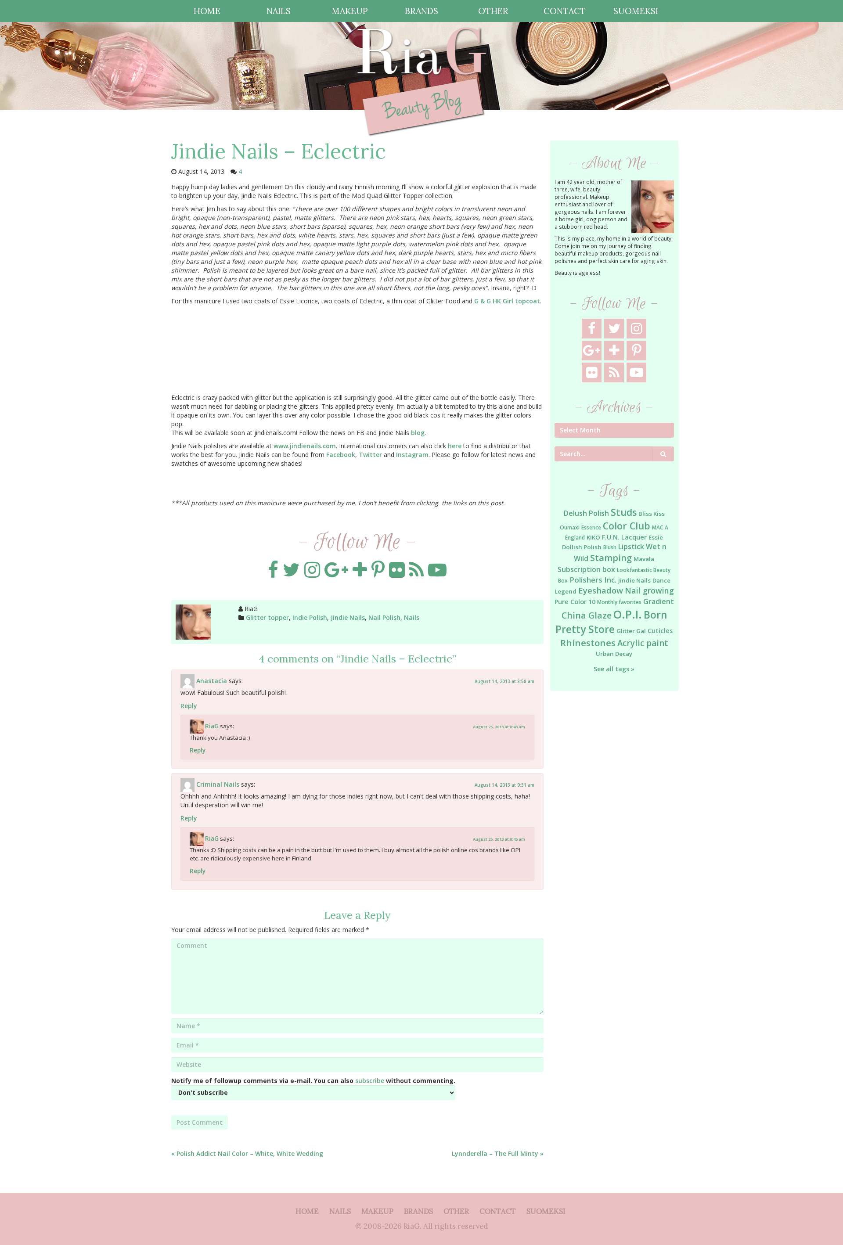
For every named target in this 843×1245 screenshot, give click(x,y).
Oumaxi (570, 527)
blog (418, 432)
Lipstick (631, 546)
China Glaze (587, 615)
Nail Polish (384, 617)
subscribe (369, 1080)
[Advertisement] (614, 840)
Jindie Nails (348, 617)
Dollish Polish (582, 547)
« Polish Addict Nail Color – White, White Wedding (247, 1153)
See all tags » (614, 669)
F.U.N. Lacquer (624, 537)
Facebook (340, 454)
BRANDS (421, 10)
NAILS (279, 10)
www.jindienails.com (305, 446)
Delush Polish (586, 513)
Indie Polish (309, 617)
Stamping (611, 558)
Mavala (644, 559)
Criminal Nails (217, 784)
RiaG (212, 726)
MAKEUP (350, 10)
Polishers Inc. (592, 580)
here (454, 446)
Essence (591, 527)
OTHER (493, 10)
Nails (411, 617)
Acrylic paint (642, 643)
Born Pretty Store (611, 622)
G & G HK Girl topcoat (507, 301)
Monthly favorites (619, 602)
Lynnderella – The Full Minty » (498, 1153)
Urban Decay (614, 654)
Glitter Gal (631, 631)
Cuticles (660, 630)
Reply (188, 706)
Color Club (626, 525)
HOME (207, 10)
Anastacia (211, 680)
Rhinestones (588, 643)
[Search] (663, 453)
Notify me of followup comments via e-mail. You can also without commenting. (313, 1080)
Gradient (658, 601)
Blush (609, 547)
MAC (657, 527)
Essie (655, 537)
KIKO (593, 537)
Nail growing (649, 590)
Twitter (370, 454)
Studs (624, 512)
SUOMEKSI (635, 10)
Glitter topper (267, 617)
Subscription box (586, 569)
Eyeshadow (600, 590)
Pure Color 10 (575, 601)
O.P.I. (627, 614)
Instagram (412, 454)
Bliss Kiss (651, 514)
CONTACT (565, 10)
